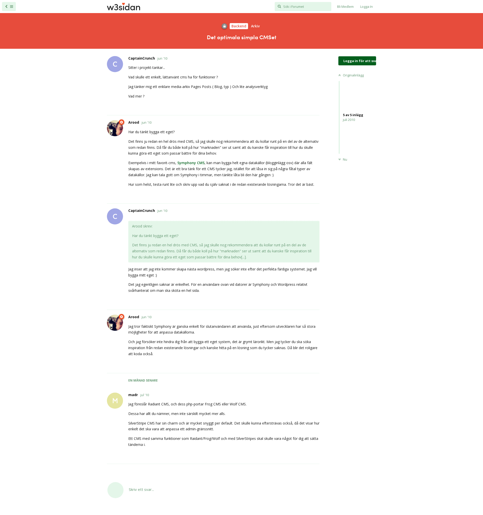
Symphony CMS (191, 162)
